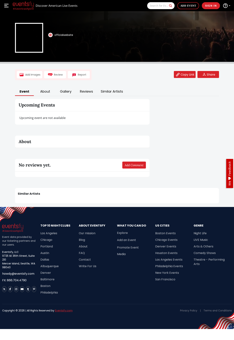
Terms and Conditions (217, 310)
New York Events (167, 273)
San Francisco (165, 279)
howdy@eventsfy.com (18, 274)
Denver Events (165, 246)
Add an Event (126, 240)
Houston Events (166, 253)
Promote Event (128, 247)
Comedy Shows (205, 253)
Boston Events (165, 233)
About (83, 246)
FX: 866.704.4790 (14, 280)
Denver (45, 273)
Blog (82, 240)
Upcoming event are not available (42, 118)
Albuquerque (49, 266)
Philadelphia (49, 292)
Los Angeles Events (168, 259)
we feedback (230, 173)
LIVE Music (201, 240)
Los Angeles (48, 233)
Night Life (200, 233)
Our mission (87, 233)
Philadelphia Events (169, 266)
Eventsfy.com (64, 310)
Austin (44, 253)
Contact (85, 259)
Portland (46, 246)
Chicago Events (166, 240)
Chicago (46, 240)
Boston (45, 286)
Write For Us (87, 266)
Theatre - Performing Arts (209, 261)
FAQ (82, 253)
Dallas (44, 259)
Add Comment (134, 165)
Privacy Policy (188, 310)
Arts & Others (203, 246)
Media (121, 254)
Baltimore (47, 279)
